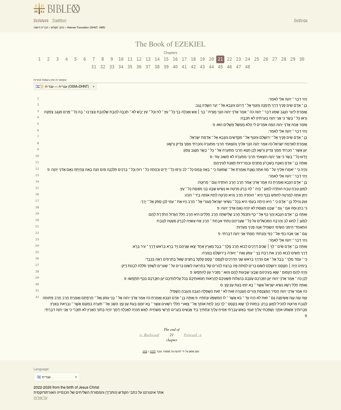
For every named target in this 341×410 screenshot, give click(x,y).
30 (301, 59)
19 (202, 59)
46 (229, 66)
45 (220, 66)
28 (283, 59)
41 (184, 66)
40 (175, 66)
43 (202, 66)
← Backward (149, 334)
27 (274, 59)
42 (193, 66)
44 (211, 66)
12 (139, 59)
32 (102, 66)
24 (247, 59)
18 (193, 59)
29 (292, 59)
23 (238, 59)
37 (148, 66)
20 (211, 59)
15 (166, 59)
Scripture (41, 20)
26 (265, 59)
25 (256, 59)
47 (238, 66)
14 (157, 59)
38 (157, 66)
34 (120, 66)
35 (129, 66)
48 (247, 66)
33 (111, 66)
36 (139, 66)
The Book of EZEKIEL (170, 44)
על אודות (40, 397)
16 (175, 59)
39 (166, 66)
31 (93, 66)
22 (229, 59)
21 (220, 59)
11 (129, 59)
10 (120, 59)
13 (148, 59)
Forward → (193, 334)
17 (184, 59)
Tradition (59, 20)
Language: (41, 368)
